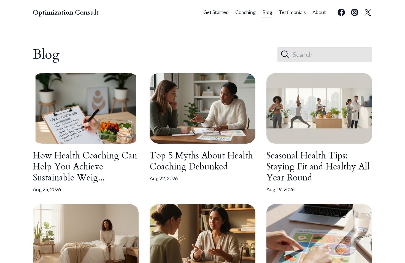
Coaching (245, 12)
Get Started (216, 12)
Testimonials (292, 12)
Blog (267, 12)
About (319, 12)
